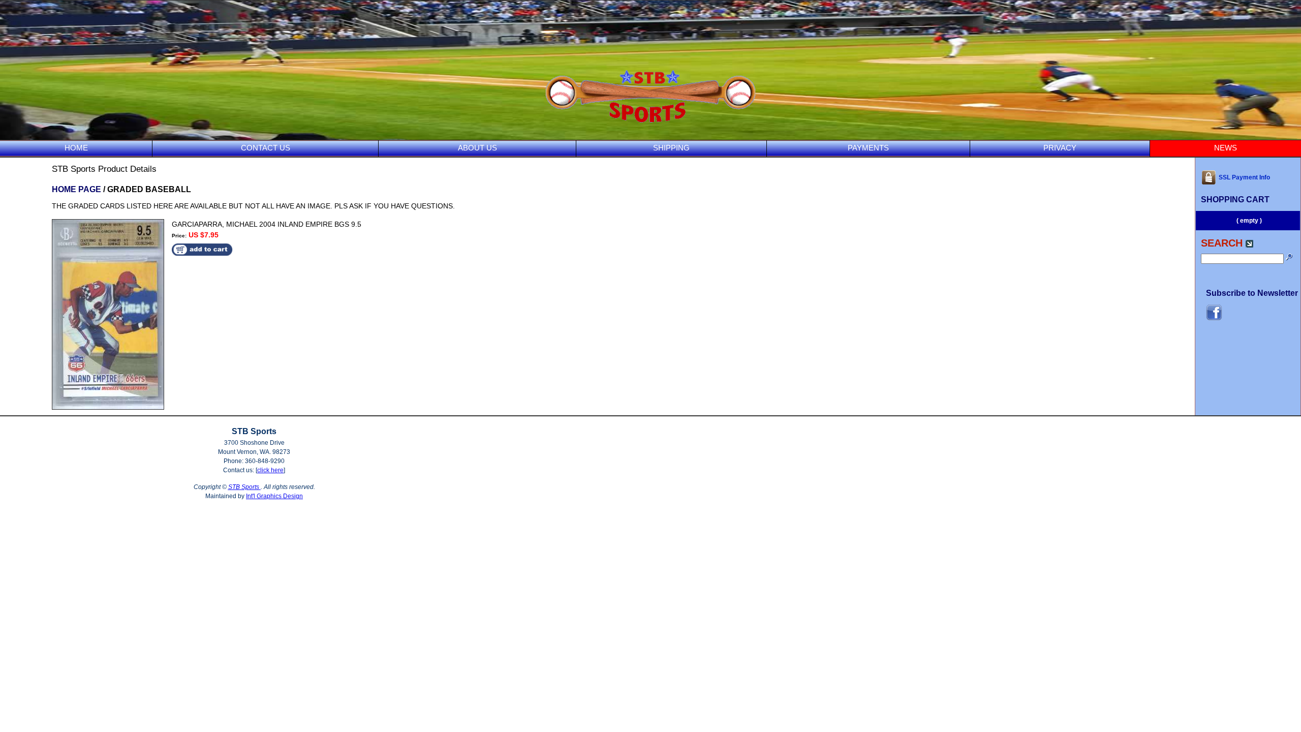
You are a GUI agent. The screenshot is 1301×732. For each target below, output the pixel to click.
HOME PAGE (76, 189)
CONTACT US (265, 147)
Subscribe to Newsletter (1252, 293)
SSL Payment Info (1244, 177)
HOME (76, 147)
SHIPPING (671, 147)
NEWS (1225, 147)
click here (270, 470)
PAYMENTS (868, 147)
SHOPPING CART (1235, 199)
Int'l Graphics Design (274, 496)
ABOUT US (477, 147)
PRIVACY (1059, 147)
